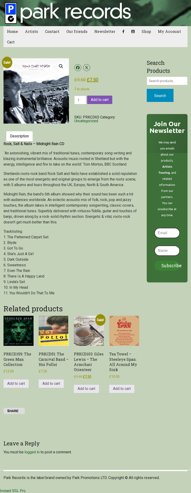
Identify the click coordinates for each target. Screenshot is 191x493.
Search (160, 95)
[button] (61, 66)
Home (12, 31)
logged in (32, 452)
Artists (31, 31)
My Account (169, 31)
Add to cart (100, 99)
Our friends (76, 31)
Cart (11, 41)
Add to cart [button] (16, 383)
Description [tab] (19, 136)
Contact (52, 31)
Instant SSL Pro (13, 491)
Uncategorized (86, 121)
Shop (146, 31)
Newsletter (104, 31)
